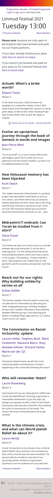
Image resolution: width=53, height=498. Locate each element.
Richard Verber (35, 347)
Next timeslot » (44, 33)
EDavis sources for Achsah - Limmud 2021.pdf (31, 123)
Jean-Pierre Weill (13, 145)
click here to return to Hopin (19, 57)
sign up (19, 12)
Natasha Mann (27, 343)
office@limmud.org (43, 492)
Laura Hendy (10, 438)
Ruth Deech (9, 184)
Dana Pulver (10, 235)
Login (9, 12)
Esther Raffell (11, 291)
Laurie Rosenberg (14, 383)
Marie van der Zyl (13, 351)
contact (25, 489)
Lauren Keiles (11, 339)
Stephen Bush (31, 339)
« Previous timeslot (11, 33)
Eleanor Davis (11, 93)
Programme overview (17, 9)
